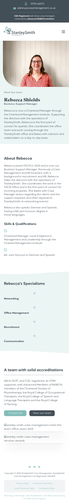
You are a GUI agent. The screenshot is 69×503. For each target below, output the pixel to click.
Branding (8, 496)
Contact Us (15, 413)
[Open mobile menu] (63, 31)
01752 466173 (37, 4)
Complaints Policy (47, 488)
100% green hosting (56, 496)
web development (34, 496)
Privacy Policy (22, 483)
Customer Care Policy (43, 483)
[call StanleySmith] (26, 4)
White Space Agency (36, 499)
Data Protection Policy (24, 488)
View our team (42, 413)
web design (19, 496)
